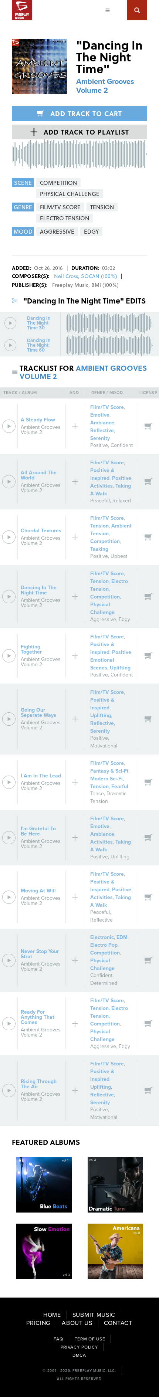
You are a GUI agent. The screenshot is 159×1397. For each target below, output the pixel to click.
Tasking (99, 549)
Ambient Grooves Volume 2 (105, 86)
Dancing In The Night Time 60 (39, 345)
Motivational (103, 746)
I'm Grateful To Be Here (38, 831)
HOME (52, 1315)
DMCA (79, 1355)
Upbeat (119, 556)
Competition (105, 541)
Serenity (100, 438)
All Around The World (39, 475)
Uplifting (120, 668)
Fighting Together (31, 649)
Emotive (99, 415)
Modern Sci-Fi (106, 779)
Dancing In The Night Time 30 (39, 323)
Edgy (124, 619)
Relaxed (121, 501)
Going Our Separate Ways (38, 712)
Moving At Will (38, 891)
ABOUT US (77, 1323)
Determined (103, 983)
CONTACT (118, 1323)
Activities (101, 486)
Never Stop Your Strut (40, 954)
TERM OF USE (90, 1339)
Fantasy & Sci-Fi (109, 771)
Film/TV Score (107, 407)
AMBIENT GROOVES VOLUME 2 (83, 372)
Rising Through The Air (39, 1084)
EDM (122, 937)
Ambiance (102, 423)
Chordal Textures (41, 531)
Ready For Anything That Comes (37, 1017)
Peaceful (100, 501)
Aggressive (103, 619)
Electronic (102, 937)
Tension (99, 526)
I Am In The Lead (41, 776)
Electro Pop (104, 945)
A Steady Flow (38, 420)
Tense (97, 793)
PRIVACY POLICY (79, 1347)
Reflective (102, 430)
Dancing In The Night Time (39, 590)
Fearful (119, 786)
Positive (99, 445)
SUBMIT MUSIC (93, 1315)
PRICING (38, 1323)
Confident (122, 445)
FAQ (58, 1339)
